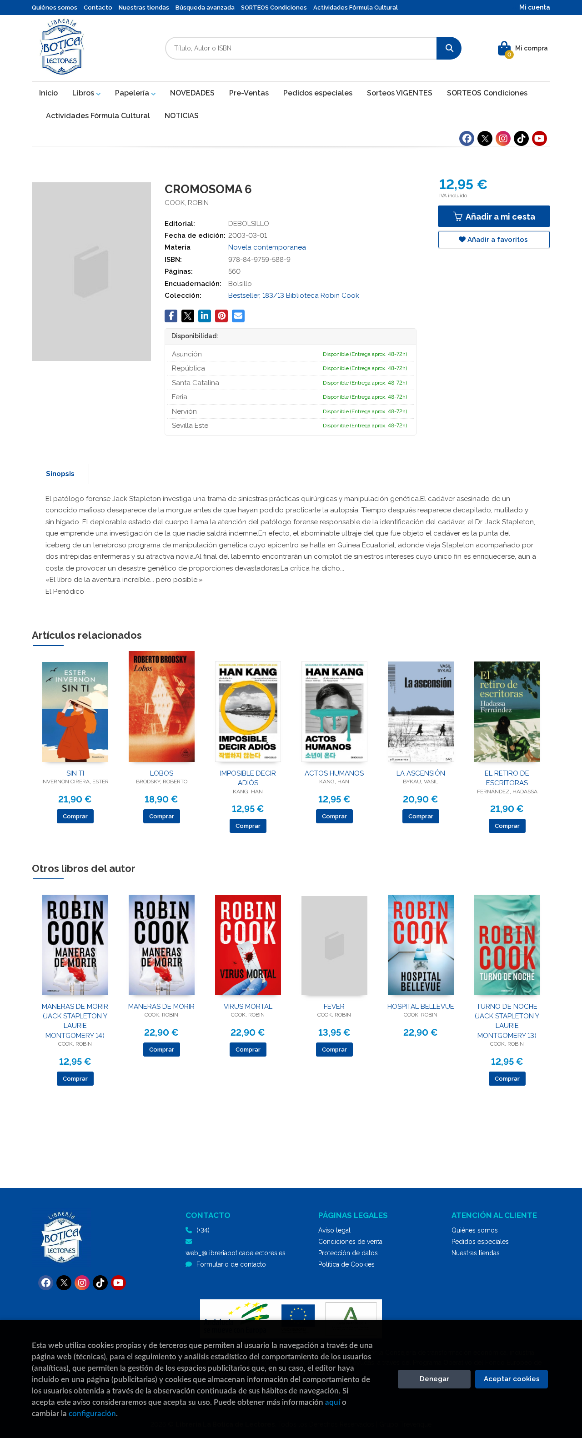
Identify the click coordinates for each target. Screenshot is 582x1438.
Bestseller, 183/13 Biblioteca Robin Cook (293, 295)
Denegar (434, 1379)
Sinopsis (60, 474)
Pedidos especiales (480, 1241)
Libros (84, 93)
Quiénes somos (54, 7)
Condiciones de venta (350, 1241)
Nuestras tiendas (144, 7)
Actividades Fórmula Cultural (355, 7)
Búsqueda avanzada (205, 7)
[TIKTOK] (521, 138)
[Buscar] (449, 48)
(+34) (203, 1230)
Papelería (133, 93)
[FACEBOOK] (466, 138)
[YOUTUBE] (539, 138)
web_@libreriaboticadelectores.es (236, 1253)
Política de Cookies (346, 1264)
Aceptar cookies (512, 1379)
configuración (92, 1414)
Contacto (98, 7)
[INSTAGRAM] (503, 138)
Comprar (75, 816)
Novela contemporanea (267, 247)
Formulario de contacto (231, 1264)
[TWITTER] (484, 138)
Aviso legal (334, 1230)
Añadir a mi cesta (499, 216)
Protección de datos (348, 1253)
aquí (332, 1402)
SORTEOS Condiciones (274, 7)
